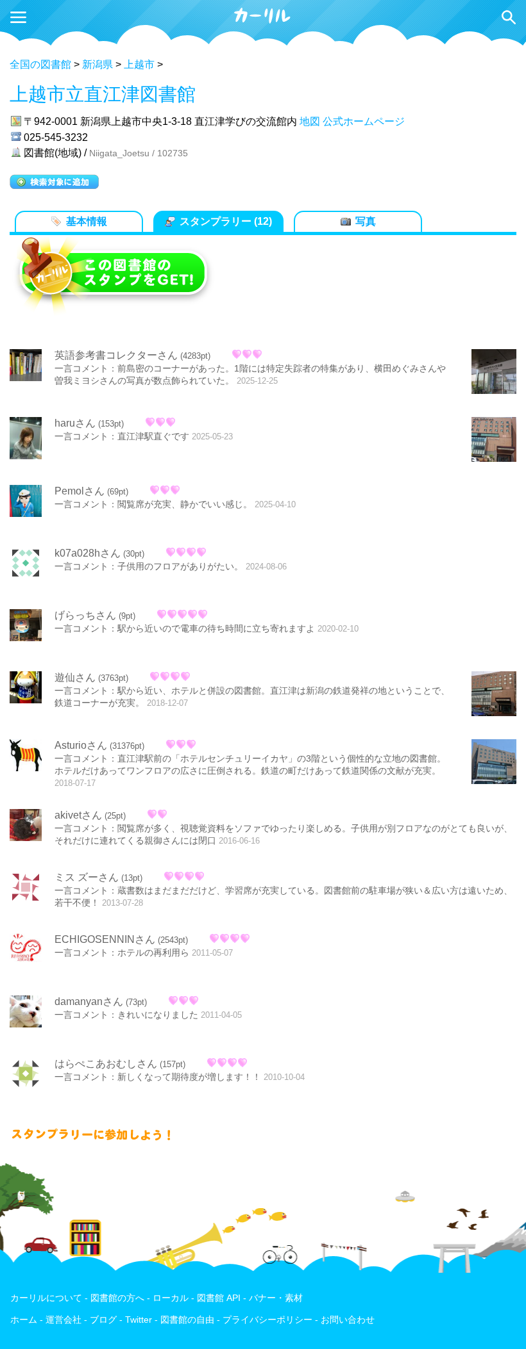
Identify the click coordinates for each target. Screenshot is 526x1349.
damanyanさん (89, 1001)
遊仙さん (75, 677)
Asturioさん (81, 745)
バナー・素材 (276, 1298)
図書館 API (219, 1298)
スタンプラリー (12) (226, 221)
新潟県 (97, 64)
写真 (365, 221)
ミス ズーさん (87, 877)
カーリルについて (46, 1298)
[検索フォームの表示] (508, 17)
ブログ (103, 1320)
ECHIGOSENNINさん (105, 939)
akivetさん (78, 815)
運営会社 (63, 1320)
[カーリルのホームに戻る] (263, 21)
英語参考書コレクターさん (116, 355)
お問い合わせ (348, 1320)
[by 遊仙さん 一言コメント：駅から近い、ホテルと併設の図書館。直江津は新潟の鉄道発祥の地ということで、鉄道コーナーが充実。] (493, 695)
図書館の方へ (117, 1298)
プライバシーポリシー (267, 1320)
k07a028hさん (88, 553)
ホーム (23, 1320)
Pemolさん (80, 491)
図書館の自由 (187, 1320)
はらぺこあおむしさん (106, 1063)
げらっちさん (85, 615)
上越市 (139, 64)
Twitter (138, 1320)
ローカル (171, 1298)
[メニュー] (18, 17)
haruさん (75, 423)
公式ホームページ (364, 121)
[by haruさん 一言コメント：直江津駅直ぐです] (493, 440)
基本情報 (86, 221)
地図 (310, 121)
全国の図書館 (40, 64)
